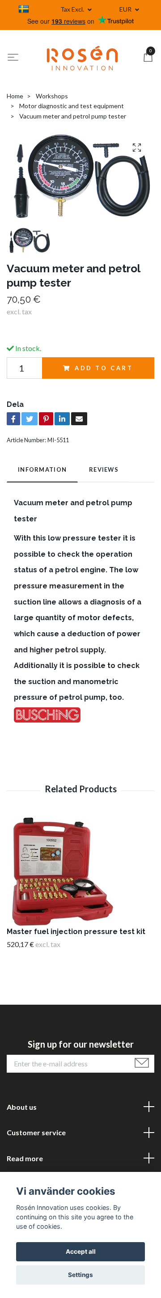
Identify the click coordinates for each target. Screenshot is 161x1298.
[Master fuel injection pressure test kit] (80, 871)
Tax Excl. (72, 9)
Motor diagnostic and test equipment (71, 106)
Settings (80, 1274)
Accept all (81, 1251)
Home (15, 96)
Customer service (36, 1132)
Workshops (52, 96)
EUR (126, 9)
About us (22, 1107)
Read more (25, 1158)
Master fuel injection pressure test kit (76, 931)
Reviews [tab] (104, 469)
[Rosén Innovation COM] (82, 58)
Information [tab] (42, 469)
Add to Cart (104, 368)
